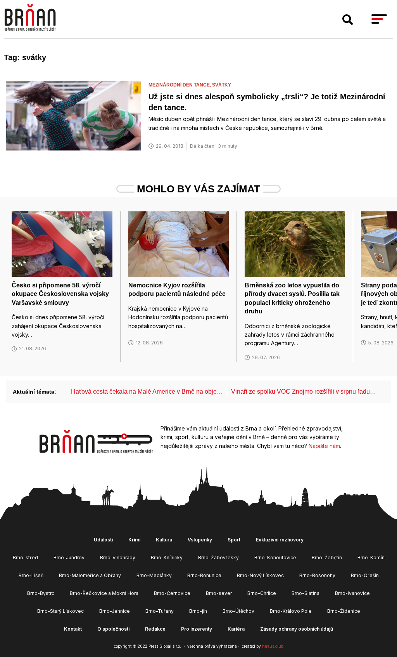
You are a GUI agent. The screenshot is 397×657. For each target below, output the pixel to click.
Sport (234, 540)
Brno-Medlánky (154, 575)
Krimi (134, 540)
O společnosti (113, 629)
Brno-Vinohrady (117, 557)
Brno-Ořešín (365, 575)
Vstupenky (200, 540)
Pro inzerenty (196, 629)
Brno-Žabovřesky (218, 557)
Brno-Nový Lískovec (260, 575)
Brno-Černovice (172, 593)
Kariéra (236, 629)
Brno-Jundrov (69, 557)
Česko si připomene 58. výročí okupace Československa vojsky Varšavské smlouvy (60, 294)
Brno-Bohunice (204, 575)
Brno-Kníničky (167, 557)
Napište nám (324, 446)
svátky (221, 85)
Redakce (155, 629)
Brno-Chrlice (261, 593)
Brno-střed (25, 557)
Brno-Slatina (305, 593)
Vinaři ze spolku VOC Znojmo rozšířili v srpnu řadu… (303, 391)
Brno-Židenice (343, 611)
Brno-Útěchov (238, 611)
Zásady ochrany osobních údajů (296, 629)
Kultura (164, 540)
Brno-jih (198, 611)
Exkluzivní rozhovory (280, 540)
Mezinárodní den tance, (180, 85)
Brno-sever (219, 593)
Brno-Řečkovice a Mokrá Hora (104, 593)
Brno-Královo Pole (291, 611)
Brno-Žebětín (327, 557)
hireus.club (272, 646)
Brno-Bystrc (40, 593)
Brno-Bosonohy (317, 575)
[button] (347, 19)
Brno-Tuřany (159, 611)
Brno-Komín (371, 557)
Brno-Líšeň (31, 575)
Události (103, 540)
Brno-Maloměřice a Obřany (90, 575)
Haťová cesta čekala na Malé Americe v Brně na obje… (147, 391)
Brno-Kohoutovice (275, 557)
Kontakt (73, 629)
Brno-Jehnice (114, 611)
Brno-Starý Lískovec (60, 611)
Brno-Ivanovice (352, 593)
